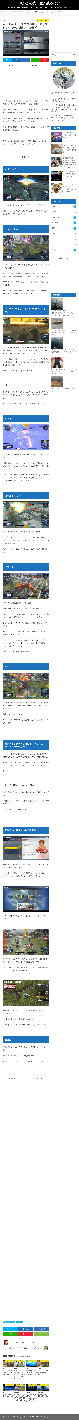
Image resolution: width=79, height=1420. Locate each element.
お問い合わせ (67, 7)
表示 (27, 157)
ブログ (18, 7)
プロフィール (11, 7)
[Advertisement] (20, 81)
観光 (52, 7)
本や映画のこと (26, 7)
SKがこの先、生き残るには (39, 3)
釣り (41, 7)
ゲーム (33, 7)
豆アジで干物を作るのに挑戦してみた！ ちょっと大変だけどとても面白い (69, 188)
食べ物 (57, 7)
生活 (37, 7)
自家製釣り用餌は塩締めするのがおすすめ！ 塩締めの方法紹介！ (69, 148)
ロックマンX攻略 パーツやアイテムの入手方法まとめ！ (69, 174)
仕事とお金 (47, 7)
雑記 (61, 7)
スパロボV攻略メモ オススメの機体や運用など (69, 135)
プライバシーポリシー (10, 1417)
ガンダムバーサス (10, 1322)
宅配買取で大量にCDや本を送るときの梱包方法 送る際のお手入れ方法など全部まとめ (69, 162)
